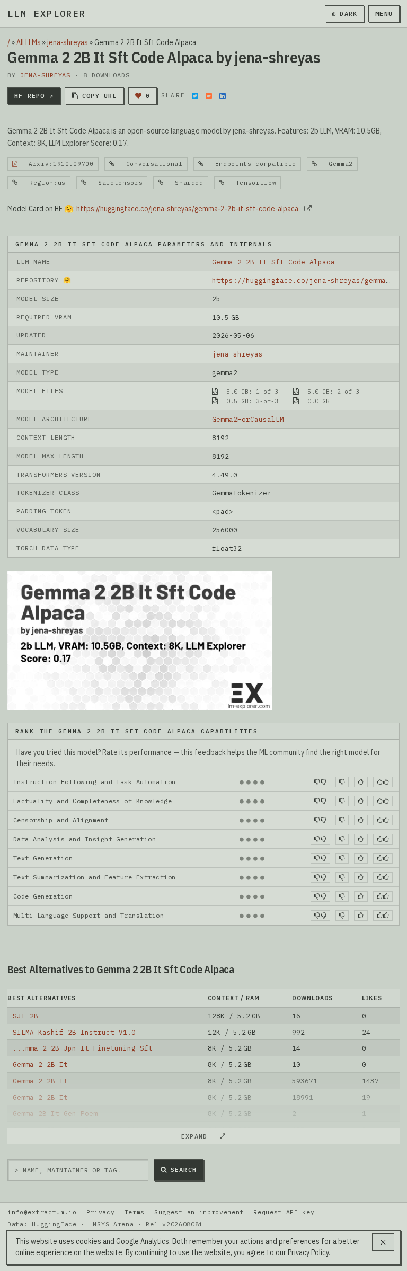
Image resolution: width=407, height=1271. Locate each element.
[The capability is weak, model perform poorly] (320, 782)
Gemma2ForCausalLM (248, 419)
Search (184, 1170)
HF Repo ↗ (34, 96)
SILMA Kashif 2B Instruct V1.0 (74, 1032)
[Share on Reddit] (208, 96)
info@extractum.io (42, 1212)
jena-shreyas (67, 42)
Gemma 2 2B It (40, 1064)
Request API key (283, 1212)
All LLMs (28, 42)
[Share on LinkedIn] (222, 96)
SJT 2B (25, 1015)
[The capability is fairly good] (360, 782)
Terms (135, 1212)
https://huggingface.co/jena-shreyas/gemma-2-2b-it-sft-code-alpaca (187, 209)
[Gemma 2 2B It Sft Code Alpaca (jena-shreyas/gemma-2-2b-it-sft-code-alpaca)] (139, 639)
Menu (384, 13)
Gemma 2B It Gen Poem (55, 1113)
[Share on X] (195, 96)
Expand (198, 1136)
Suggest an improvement (199, 1212)
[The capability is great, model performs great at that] (383, 782)
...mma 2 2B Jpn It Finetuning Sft (83, 1048)
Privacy (100, 1212)
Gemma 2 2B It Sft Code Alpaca (273, 261)
